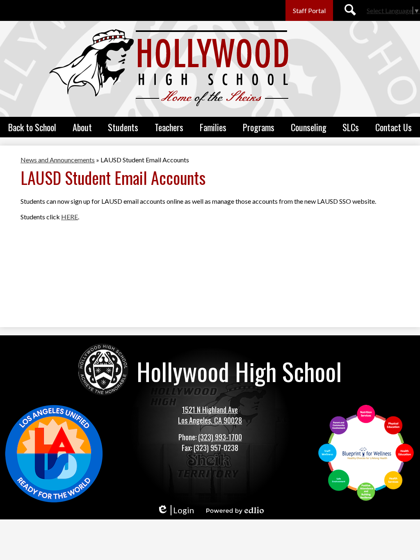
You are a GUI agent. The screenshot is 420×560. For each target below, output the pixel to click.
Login (175, 510)
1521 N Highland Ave (210, 409)
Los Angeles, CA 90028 (210, 420)
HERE (69, 217)
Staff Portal (309, 10)
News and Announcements (58, 160)
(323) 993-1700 (220, 437)
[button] (32, 127)
